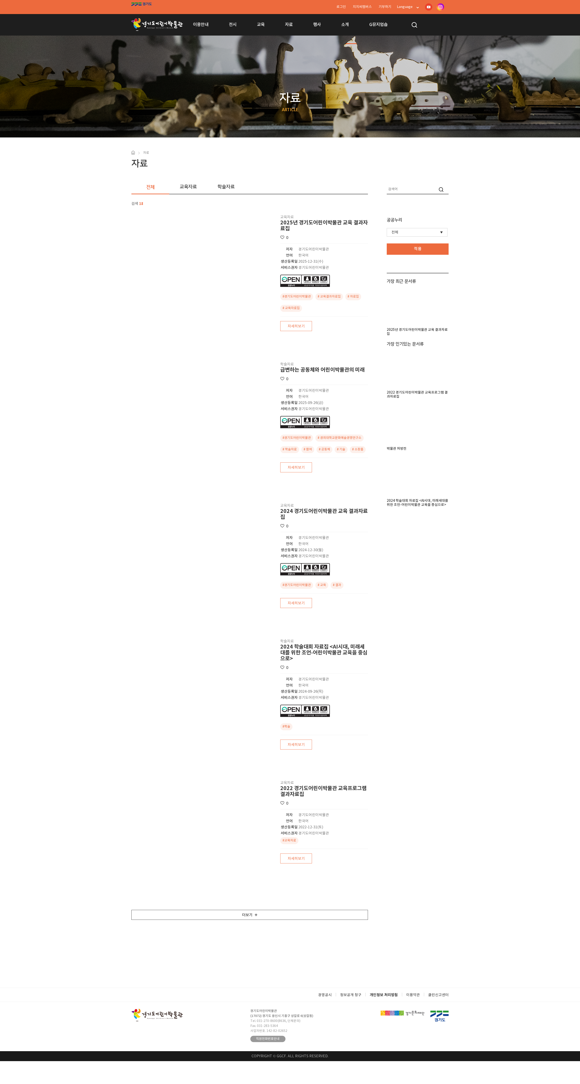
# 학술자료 (290, 449)
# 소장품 (357, 449)
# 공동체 (324, 449)
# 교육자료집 (291, 308)
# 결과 (337, 585)
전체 (150, 187)
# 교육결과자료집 (329, 296)
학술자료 (226, 186)
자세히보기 (296, 326)
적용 (418, 249)
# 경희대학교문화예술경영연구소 (339, 438)
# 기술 (341, 449)
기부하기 (385, 7)
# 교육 (322, 585)
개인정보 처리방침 (384, 995)
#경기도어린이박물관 (297, 296)
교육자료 (188, 186)
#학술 (286, 726)
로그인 (341, 7)
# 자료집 (353, 296)
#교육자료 (289, 840)
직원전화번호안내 (268, 1039)
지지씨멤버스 (362, 7)
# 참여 (308, 449)
